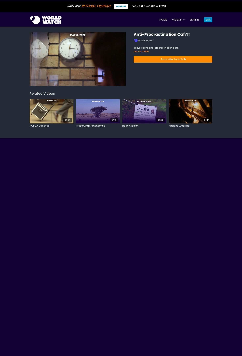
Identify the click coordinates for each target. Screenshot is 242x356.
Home (163, 20)
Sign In (194, 20)
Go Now (121, 6)
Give (208, 19)
